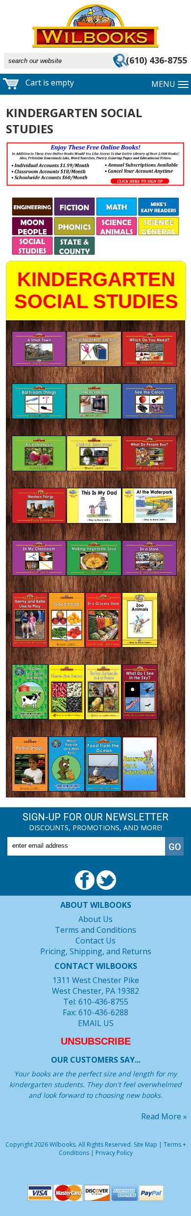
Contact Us (95, 940)
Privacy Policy (114, 1153)
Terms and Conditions (95, 929)
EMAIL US (96, 1023)
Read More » (164, 1116)
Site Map (145, 1144)
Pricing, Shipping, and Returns (95, 951)
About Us (95, 919)
